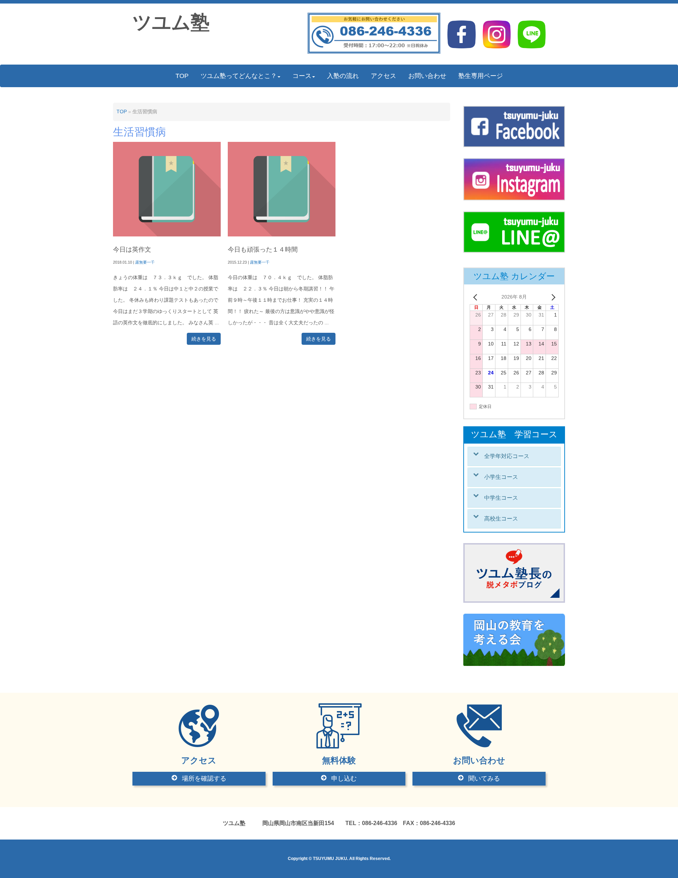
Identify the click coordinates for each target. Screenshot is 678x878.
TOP (122, 111)
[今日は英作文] (167, 234)
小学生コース (501, 477)
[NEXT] (552, 297)
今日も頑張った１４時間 (263, 249)
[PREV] (476, 297)
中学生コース (501, 498)
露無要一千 (145, 262)
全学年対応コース (506, 456)
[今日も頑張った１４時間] (281, 234)
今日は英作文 (132, 249)
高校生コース (501, 519)
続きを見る (203, 339)
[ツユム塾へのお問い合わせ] (374, 52)
